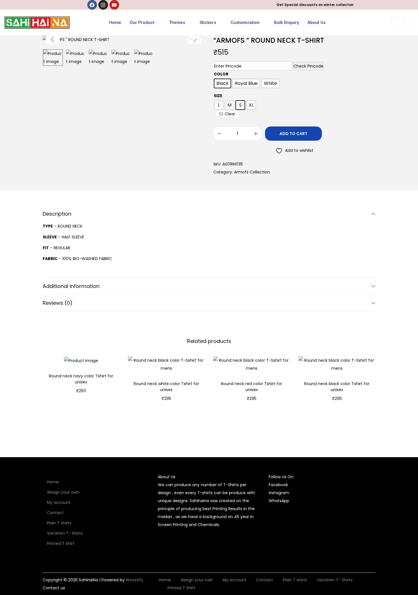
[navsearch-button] (396, 22)
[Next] (195, 39)
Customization (245, 22)
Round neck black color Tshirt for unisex (336, 386)
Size (218, 96)
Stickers (208, 22)
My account (59, 502)
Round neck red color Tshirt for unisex (251, 386)
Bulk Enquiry (286, 22)
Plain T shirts (59, 523)
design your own (63, 492)
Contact (55, 513)
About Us (316, 22)
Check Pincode (308, 66)
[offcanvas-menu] (408, 22)
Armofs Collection (252, 172)
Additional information (71, 286)
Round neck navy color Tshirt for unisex (81, 379)
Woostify (134, 580)
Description (57, 213)
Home (115, 22)
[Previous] (52, 39)
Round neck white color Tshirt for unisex (166, 386)
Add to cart (293, 133)
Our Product (142, 22)
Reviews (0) (58, 302)
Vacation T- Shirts (65, 533)
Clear (230, 114)
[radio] (222, 83)
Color (221, 74)
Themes (177, 22)
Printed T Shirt (61, 543)
